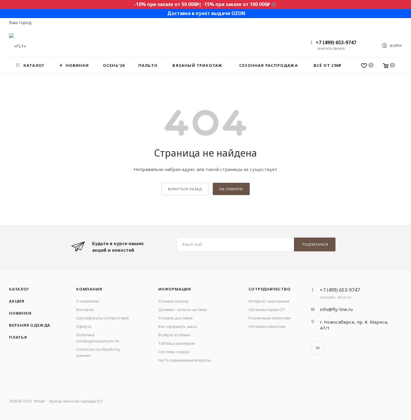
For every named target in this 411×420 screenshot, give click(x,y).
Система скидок (174, 351)
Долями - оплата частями (182, 309)
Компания (89, 289)
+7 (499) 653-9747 (336, 42)
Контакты (85, 309)
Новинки (20, 313)
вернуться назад (185, 189)
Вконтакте (317, 347)
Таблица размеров (176, 343)
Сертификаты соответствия (102, 318)
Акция (16, 301)
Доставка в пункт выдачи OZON (206, 13)
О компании (87, 301)
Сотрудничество (270, 289)
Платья (18, 337)
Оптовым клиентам (267, 326)
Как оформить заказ (177, 326)
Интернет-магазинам (269, 301)
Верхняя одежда (29, 325)
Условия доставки (175, 318)
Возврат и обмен (174, 335)
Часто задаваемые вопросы (184, 360)
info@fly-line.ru (336, 309)
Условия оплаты (173, 301)
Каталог (19, 289)
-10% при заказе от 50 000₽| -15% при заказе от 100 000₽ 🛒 (205, 4)
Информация (174, 289)
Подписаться (315, 244)
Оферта (83, 326)
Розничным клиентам (269, 318)
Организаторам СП (267, 309)
